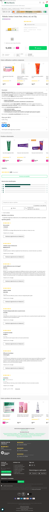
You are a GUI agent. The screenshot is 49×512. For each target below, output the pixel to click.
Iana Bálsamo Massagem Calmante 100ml (26, 433)
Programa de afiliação (19, 469)
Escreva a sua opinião (24, 176)
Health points (17, 472)
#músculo (39, 29)
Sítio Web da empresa (19, 473)
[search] (46, 5)
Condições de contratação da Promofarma (24, 508)
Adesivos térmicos (24, 430)
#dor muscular (26, 31)
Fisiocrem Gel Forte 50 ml (40, 433)
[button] (43, 2)
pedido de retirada (6, 474)
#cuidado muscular (32, 29)
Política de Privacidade (36, 489)
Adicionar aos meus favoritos (13, 43)
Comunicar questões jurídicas (6, 132)
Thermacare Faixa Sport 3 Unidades (10, 433)
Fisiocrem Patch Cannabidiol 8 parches (24, 436)
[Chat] (40, 2)
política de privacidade (8, 485)
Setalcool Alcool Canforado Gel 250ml (11, 434)
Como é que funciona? (19, 466)
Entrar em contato (6, 471)
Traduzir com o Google (8, 233)
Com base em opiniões (6, 449)
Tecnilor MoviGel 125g (37, 435)
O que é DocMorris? (18, 465)
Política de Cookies (24, 509)
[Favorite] (14, 64)
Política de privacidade (24, 506)
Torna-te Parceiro (18, 470)
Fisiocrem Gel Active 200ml (26, 435)
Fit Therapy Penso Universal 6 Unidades (36, 434)
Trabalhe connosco (18, 468)
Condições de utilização (24, 507)
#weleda (25, 29)
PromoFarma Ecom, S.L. (33, 27)
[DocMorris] (9, 2)
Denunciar (17, 389)
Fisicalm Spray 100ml (24, 434)
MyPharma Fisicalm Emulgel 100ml (13, 435)
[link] (10, 172)
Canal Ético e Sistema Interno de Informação (24, 510)
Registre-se (20, 481)
